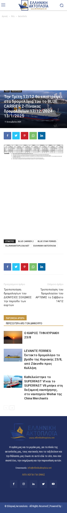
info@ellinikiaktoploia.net (40, 467)
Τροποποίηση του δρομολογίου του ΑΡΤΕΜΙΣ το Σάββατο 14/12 (49, 295)
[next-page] (12, 407)
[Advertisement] (33, 55)
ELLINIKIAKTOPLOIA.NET (17, 245)
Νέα (13, 16)
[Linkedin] (41, 135)
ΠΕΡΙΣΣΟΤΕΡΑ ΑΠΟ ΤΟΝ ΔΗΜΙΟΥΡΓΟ (24, 323)
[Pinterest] (24, 135)
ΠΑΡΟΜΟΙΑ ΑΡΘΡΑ (15, 318)
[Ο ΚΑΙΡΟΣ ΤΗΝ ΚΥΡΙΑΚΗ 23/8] (13, 337)
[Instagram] (23, 484)
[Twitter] (16, 135)
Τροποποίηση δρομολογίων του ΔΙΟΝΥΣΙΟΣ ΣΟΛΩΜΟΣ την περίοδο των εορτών (18, 297)
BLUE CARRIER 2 (26, 241)
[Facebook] (7, 135)
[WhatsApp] (33, 135)
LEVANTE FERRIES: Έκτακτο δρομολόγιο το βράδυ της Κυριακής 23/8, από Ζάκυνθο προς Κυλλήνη (43, 359)
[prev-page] (6, 407)
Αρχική (5, 16)
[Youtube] (53, 484)
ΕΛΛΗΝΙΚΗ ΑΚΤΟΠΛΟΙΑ (44, 245)
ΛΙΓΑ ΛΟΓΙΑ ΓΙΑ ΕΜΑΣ (33, 474)
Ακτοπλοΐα (22, 16)
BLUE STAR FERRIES (47, 241)
